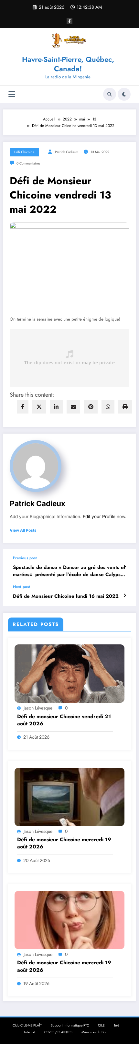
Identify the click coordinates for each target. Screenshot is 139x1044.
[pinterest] (91, 407)
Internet (29, 1032)
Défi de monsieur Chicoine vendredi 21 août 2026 (64, 720)
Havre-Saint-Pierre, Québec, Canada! (68, 64)
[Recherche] (109, 94)
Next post (21, 586)
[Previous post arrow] (124, 567)
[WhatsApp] (108, 407)
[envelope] (73, 407)
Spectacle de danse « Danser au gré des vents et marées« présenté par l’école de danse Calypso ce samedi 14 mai (69, 571)
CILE (101, 1025)
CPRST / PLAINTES (58, 1032)
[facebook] (22, 407)
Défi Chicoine (24, 152)
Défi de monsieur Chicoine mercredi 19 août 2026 (64, 843)
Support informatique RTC (70, 1025)
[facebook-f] (69, 21)
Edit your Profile (99, 516)
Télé (116, 1025)
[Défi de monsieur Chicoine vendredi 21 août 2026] (69, 673)
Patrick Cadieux (66, 152)
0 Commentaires (28, 163)
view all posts (23, 530)
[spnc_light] (124, 94)
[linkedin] (56, 407)
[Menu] (12, 94)
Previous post (25, 558)
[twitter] (39, 407)
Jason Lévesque (38, 708)
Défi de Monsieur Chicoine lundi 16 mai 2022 (66, 596)
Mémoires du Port (94, 1032)
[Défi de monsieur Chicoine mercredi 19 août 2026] (69, 797)
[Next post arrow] (124, 595)
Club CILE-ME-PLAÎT (27, 1025)
